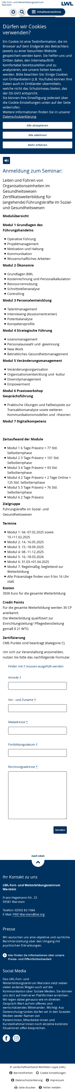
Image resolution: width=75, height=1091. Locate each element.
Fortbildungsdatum (23, 744)
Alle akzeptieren (37, 125)
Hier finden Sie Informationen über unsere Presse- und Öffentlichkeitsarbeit (36, 957)
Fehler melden (52, 1087)
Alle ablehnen (37, 135)
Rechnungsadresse (23, 767)
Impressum (57, 1080)
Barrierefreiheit (23, 1073)
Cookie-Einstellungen (53, 1073)
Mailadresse (18, 722)
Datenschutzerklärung (19, 116)
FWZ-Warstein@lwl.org (29, 914)
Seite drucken (27, 1087)
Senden (60, 830)
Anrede (14, 677)
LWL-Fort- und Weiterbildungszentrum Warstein (23, 3)
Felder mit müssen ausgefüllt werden (35, 666)
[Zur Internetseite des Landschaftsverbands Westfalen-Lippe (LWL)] (67, 4)
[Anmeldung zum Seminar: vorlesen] (6, 160)
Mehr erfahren (37, 145)
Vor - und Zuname (22, 700)
